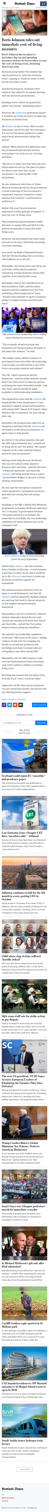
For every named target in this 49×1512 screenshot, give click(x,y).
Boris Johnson (12, 556)
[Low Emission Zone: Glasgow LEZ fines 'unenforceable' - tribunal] (24, 812)
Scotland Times (24, 3)
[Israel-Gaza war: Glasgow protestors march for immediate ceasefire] (24, 1186)
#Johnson (21, 699)
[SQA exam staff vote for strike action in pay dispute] (24, 996)
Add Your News (8, 1498)
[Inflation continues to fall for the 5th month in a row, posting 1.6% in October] (24, 872)
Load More (24, 1469)
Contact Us (32, 1508)
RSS (6, 1501)
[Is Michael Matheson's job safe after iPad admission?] (24, 1243)
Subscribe (41, 723)
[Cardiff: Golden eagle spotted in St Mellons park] (24, 1303)
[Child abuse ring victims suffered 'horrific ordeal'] (24, 936)
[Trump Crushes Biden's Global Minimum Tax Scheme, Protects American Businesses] (24, 1123)
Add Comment (39, 705)
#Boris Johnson (9, 699)
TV (3, 1495)
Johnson (19, 113)
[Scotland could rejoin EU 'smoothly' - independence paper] (24, 756)
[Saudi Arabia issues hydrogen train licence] (24, 1420)
